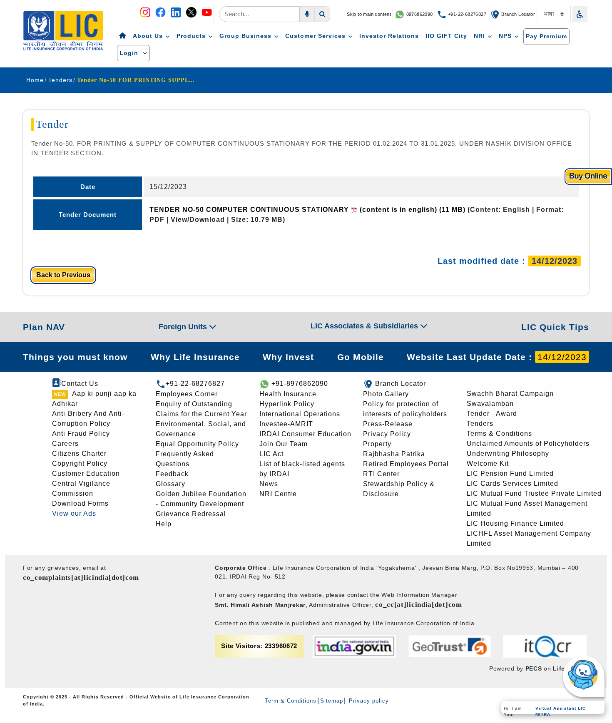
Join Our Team (283, 443)
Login (129, 53)
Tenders (480, 423)
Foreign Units (184, 327)
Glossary (170, 483)
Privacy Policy (387, 433)
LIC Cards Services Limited (512, 483)
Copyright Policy (79, 463)
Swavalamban (490, 403)
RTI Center (381, 473)
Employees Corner (187, 394)
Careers (65, 443)
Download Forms (80, 503)
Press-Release (388, 423)
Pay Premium (546, 36)
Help (164, 523)
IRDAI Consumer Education (305, 433)
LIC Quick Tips (555, 327)
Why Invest (288, 357)
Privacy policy (368, 701)
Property (377, 443)
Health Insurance (287, 394)
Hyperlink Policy (286, 403)
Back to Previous (63, 274)
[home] (122, 36)
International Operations (299, 413)
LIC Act (271, 453)
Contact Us (79, 383)
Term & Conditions (290, 701)
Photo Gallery (386, 394)
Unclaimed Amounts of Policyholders (528, 443)
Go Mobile (360, 357)
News (268, 483)
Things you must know (75, 357)
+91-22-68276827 (466, 14)
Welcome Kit (488, 463)
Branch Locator (517, 14)
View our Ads (74, 513)
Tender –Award (492, 413)
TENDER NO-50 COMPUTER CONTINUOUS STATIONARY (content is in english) (307, 209)
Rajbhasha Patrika (394, 453)
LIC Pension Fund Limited (510, 473)
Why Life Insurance (195, 357)
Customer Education (86, 473)
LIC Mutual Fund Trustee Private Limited (534, 493)
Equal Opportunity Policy (197, 443)
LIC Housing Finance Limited (515, 523)
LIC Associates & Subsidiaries (365, 326)
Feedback (172, 473)
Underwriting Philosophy (508, 453)
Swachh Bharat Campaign (510, 393)
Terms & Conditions (499, 433)
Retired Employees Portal (406, 463)
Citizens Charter (79, 453)
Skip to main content (369, 14)
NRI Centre (278, 493)
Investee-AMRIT (286, 423)
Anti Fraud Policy (81, 433)
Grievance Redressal (191, 513)
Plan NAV (44, 327)
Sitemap (331, 701)
